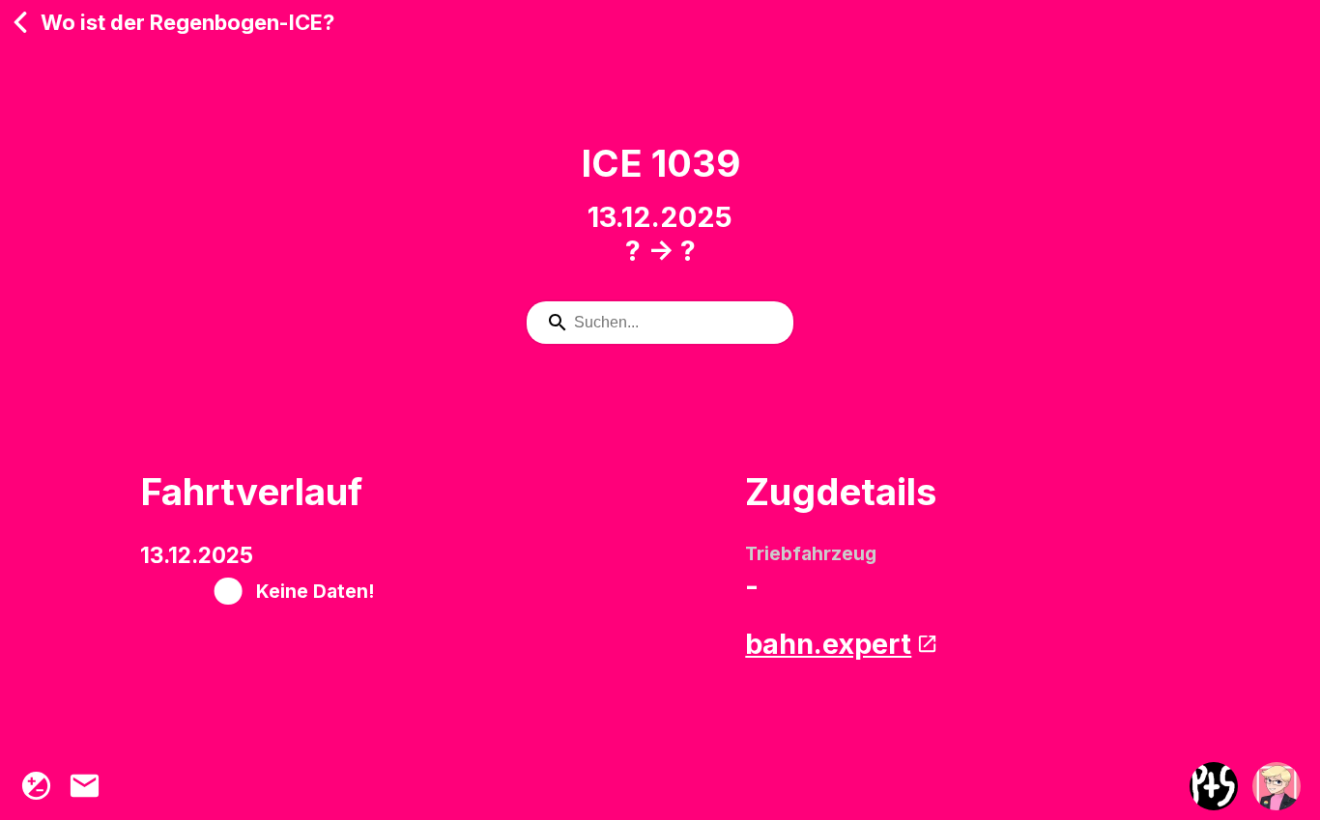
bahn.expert (828, 644)
